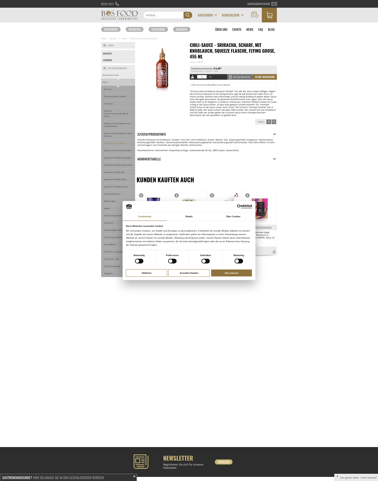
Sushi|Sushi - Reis (111, 259)
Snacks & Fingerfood (112, 215)
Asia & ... (114, 38)
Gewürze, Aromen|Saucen (144, 38)
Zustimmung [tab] (144, 216)
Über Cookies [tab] (233, 216)
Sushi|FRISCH (109, 244)
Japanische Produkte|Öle (114, 172)
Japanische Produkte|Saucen (116, 186)
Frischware (108, 103)
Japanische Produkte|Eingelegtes (117, 157)
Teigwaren (108, 273)
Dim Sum (108, 89)
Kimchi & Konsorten (112, 194)
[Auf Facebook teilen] (269, 122)
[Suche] (188, 15)
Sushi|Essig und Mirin (113, 237)
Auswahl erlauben (189, 273)
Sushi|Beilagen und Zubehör (116, 230)
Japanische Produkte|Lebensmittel (118, 165)
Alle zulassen (231, 273)
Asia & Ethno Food (110, 75)
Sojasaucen (109, 223)
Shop (103, 38)
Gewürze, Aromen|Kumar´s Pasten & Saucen (118, 134)
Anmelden (224, 462)
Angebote (181, 29)
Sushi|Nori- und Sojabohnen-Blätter (119, 251)
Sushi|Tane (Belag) (112, 266)
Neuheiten (135, 29)
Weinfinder (111, 29)
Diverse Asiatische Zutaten (115, 96)
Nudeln (107, 208)
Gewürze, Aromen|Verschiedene (117, 150)
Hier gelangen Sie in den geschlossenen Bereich (53, 477)
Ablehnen (146, 273)
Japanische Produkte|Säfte (115, 179)
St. (210, 77)
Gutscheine (158, 29)
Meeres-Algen (110, 201)
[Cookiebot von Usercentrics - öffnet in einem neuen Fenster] (239, 206)
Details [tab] (189, 216)
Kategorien (205, 15)
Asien (124, 38)
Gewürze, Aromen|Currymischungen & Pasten (116, 113)
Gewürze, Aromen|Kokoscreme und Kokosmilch (117, 124)
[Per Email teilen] (274, 122)
